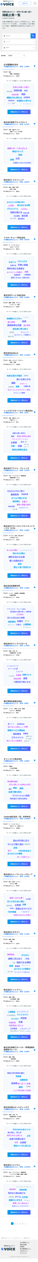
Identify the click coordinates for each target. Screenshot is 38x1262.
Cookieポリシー (24, 1250)
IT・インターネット (14, 245)
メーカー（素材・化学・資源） (17, 708)
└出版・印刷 (12, 362)
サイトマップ (23, 1253)
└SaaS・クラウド (14, 247)
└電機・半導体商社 (14, 74)
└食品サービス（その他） (16, 131)
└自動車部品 (12, 595)
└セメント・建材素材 (15, 710)
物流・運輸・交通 (13, 187)
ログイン (25, 3)
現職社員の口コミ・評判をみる (19, 112)
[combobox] (19, 41)
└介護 (10, 941)
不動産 (10, 766)
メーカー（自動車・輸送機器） (17, 593)
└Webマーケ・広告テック (16, 826)
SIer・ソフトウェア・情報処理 (17, 476)
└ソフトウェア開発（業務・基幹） (18, 1174)
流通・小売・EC (13, 651)
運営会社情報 (23, 1244)
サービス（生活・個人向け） (16, 535)
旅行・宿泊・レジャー (15, 882)
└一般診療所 (12, 1059)
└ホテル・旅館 (13, 883)
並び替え (3, 55)
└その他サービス (13, 537)
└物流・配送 (12, 189)
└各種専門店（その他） (15, 653)
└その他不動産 (13, 768)
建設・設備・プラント (15, 302)
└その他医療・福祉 (14, 999)
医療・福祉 (12, 939)
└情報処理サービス (14, 477)
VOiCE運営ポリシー (25, 1242)
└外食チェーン (13, 420)
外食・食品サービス (14, 129)
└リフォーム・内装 (14, 304)
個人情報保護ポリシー (25, 1248)
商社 (10, 72)
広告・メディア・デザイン (16, 360)
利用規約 (22, 1246)
